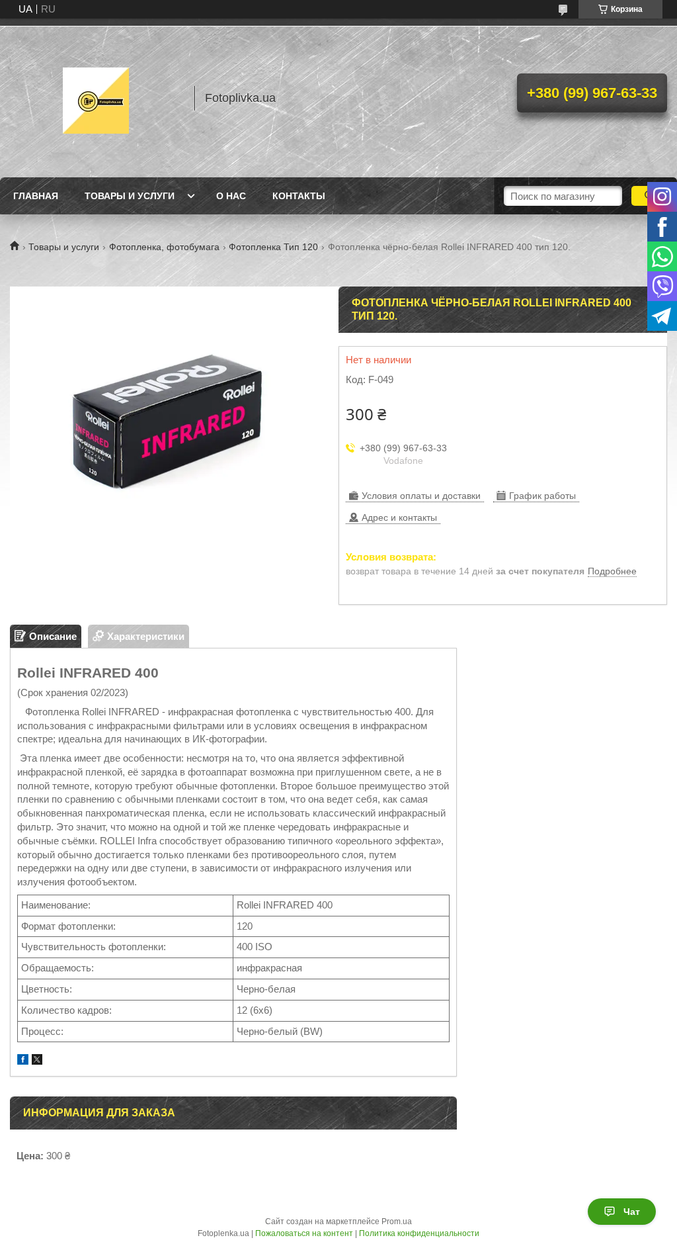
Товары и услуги (130, 196)
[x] (37, 1061)
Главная (35, 196)
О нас (231, 196)
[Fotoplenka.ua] (96, 97)
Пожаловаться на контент (304, 1233)
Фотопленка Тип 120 (273, 247)
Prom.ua (396, 1221)
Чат (631, 1211)
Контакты (298, 196)
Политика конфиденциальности (419, 1233)
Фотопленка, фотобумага (164, 247)
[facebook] (22, 1061)
